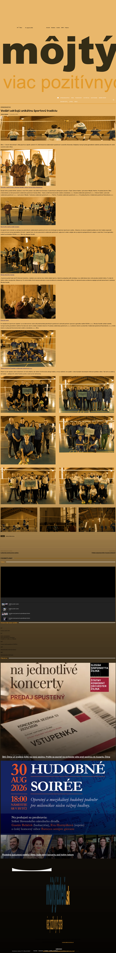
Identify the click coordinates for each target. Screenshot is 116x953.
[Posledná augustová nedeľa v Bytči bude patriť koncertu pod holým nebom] (58, 810)
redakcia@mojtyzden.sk (68, 942)
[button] (113, 100)
